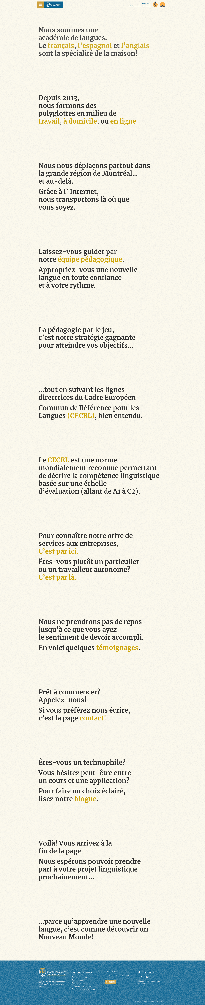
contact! (93, 718)
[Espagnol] (162, 5)
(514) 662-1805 (144, 3)
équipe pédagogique (90, 259)
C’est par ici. (58, 551)
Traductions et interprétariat (83, 989)
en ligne (123, 121)
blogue (85, 799)
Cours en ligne (77, 980)
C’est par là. (57, 577)
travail (49, 121)
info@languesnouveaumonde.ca (140, 6)
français (61, 46)
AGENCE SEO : (154, 1002)
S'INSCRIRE (110, 982)
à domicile (80, 121)
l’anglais (135, 46)
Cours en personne (79, 977)
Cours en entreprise (80, 983)
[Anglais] (155, 5)
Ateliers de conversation (81, 986)
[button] (40, 4)
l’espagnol (95, 46)
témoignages (117, 648)
